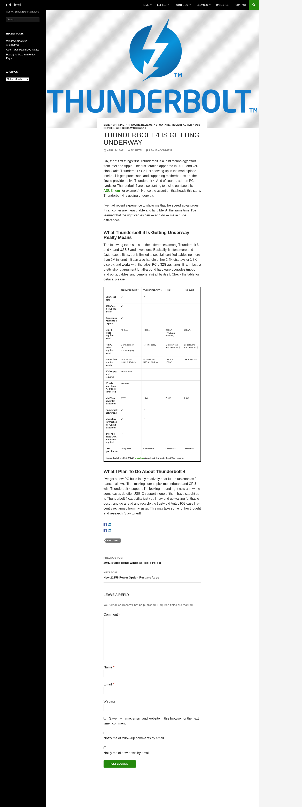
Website (109, 701)
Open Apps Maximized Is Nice (22, 49)
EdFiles (161, 5)
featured (113, 540)
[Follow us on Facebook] (105, 524)
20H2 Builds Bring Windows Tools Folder (132, 560)
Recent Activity (183, 124)
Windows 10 (138, 128)
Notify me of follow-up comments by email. (134, 738)
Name (109, 667)
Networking (162, 124)
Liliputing (139, 458)
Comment (112, 614)
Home (145, 5)
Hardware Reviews (139, 124)
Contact (240, 5)
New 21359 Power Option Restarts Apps (131, 575)
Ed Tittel (13, 5)
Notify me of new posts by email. (127, 753)
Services (202, 5)
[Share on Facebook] (105, 530)
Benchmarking (114, 124)
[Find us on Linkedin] (109, 524)
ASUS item (112, 190)
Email (109, 684)
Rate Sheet (223, 5)
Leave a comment (160, 150)
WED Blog (122, 128)
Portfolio (181, 5)
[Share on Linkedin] (109, 530)
